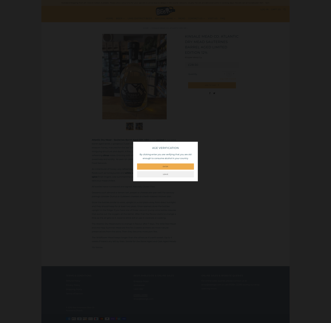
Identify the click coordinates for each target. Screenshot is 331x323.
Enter (165, 166)
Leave (165, 174)
